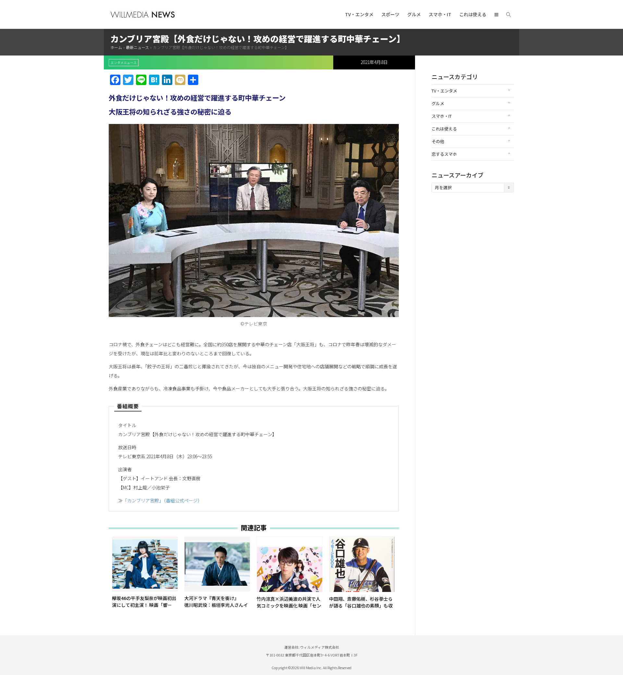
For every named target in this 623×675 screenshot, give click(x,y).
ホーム (116, 47)
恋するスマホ (444, 154)
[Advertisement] (473, 299)
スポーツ (390, 14)
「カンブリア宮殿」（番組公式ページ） (162, 500)
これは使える (472, 14)
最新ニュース (137, 47)
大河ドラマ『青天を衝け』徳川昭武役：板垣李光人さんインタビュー (216, 605)
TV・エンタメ (359, 14)
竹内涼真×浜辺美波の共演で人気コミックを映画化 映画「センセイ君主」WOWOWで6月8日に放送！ (290, 608)
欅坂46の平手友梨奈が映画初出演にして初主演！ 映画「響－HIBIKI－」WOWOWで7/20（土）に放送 (144, 608)
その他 (438, 141)
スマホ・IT (440, 14)
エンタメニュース (124, 62)
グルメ (414, 14)
